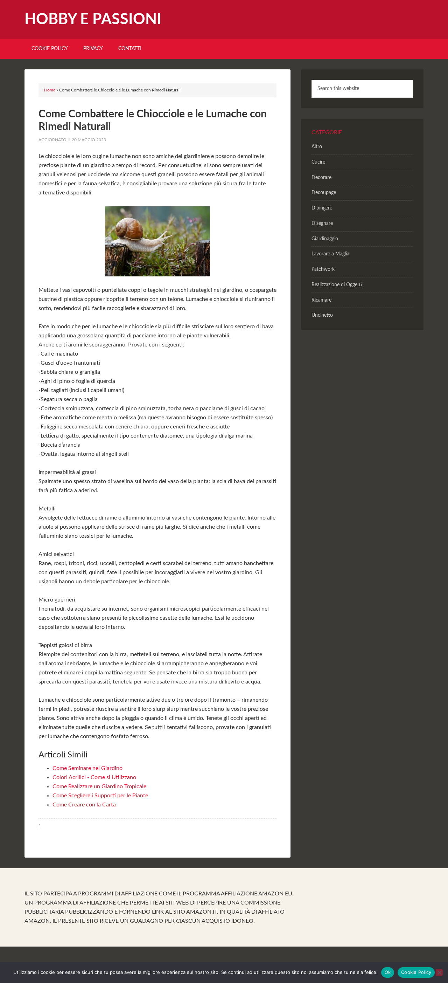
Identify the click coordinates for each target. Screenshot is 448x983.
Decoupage (324, 192)
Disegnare (322, 223)
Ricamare (321, 300)
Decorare (321, 177)
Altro (317, 146)
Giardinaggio (325, 238)
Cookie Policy (416, 972)
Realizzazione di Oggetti (337, 284)
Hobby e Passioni (92, 19)
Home (49, 90)
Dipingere (322, 208)
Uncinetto (322, 315)
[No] (439, 972)
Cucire (318, 162)
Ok (388, 972)
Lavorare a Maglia (330, 254)
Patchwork (323, 269)
